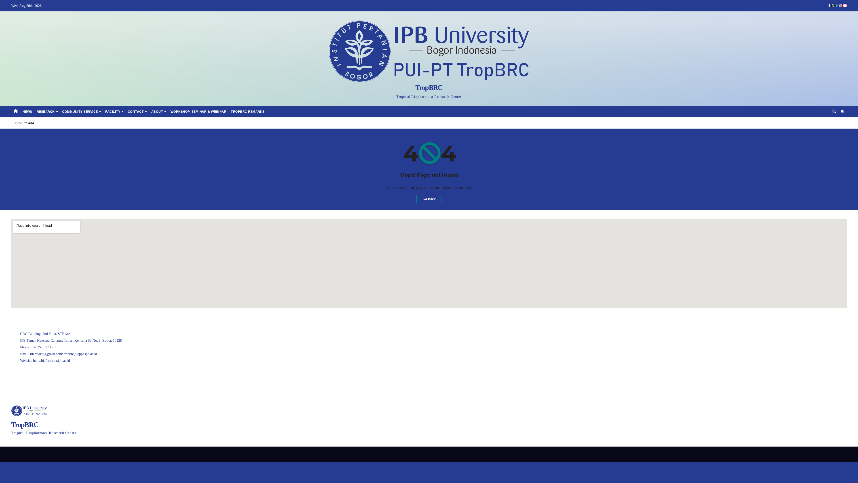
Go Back (429, 199)
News (27, 111)
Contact (136, 111)
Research (46, 111)
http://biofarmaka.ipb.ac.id (51, 360)
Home (17, 123)
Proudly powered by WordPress (406, 454)
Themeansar (463, 454)
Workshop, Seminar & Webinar (198, 111)
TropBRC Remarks (248, 111)
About (157, 111)
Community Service (80, 111)
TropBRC (428, 87)
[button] (834, 111)
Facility (113, 111)
